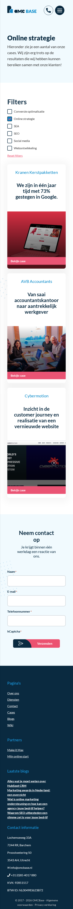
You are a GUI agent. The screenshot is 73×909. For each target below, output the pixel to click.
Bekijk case (18, 261)
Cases (11, 712)
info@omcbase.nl (19, 867)
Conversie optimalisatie (29, 111)
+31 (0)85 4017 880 (23, 875)
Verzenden (44, 643)
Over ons (13, 693)
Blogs (10, 718)
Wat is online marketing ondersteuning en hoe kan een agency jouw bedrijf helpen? (27, 803)
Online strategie (24, 118)
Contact (12, 706)
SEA (16, 126)
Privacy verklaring (45, 904)
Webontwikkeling (25, 148)
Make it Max (15, 750)
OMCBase (38, 900)
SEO (16, 133)
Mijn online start (18, 756)
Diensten (13, 699)
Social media (22, 140)
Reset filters (15, 155)
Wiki (10, 725)
